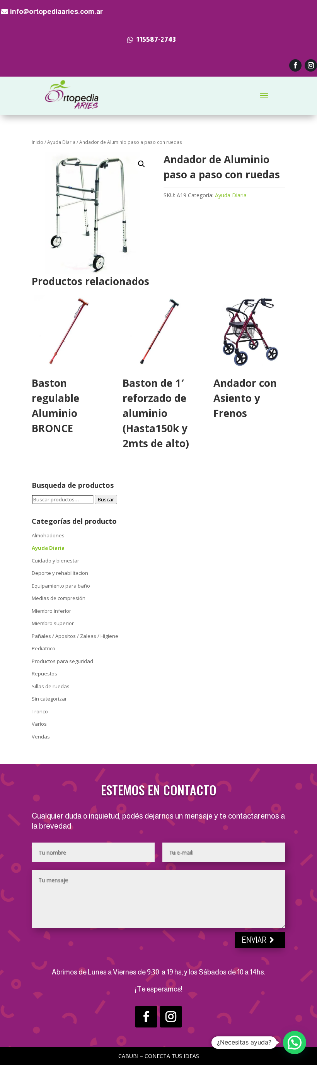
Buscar (106, 499)
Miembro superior (53, 623)
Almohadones (48, 535)
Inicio (37, 142)
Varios (39, 723)
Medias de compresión (58, 598)
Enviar (254, 939)
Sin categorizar (49, 698)
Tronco (40, 711)
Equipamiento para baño (61, 585)
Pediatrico (43, 648)
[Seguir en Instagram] (311, 65)
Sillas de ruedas (51, 686)
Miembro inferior (51, 610)
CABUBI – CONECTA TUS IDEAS (158, 1056)
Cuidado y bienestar (55, 560)
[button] (141, 164)
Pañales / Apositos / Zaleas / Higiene (75, 636)
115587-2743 (156, 39)
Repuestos (44, 673)
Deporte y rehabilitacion (60, 572)
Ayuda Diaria (61, 142)
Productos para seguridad (62, 661)
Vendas (41, 736)
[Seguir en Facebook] (295, 65)
